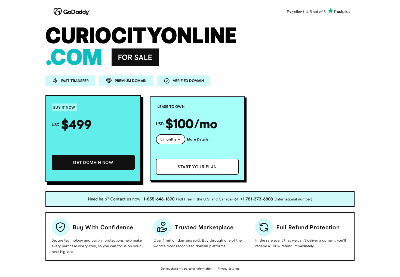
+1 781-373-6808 (256, 199)
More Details (197, 139)
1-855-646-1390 (158, 199)
